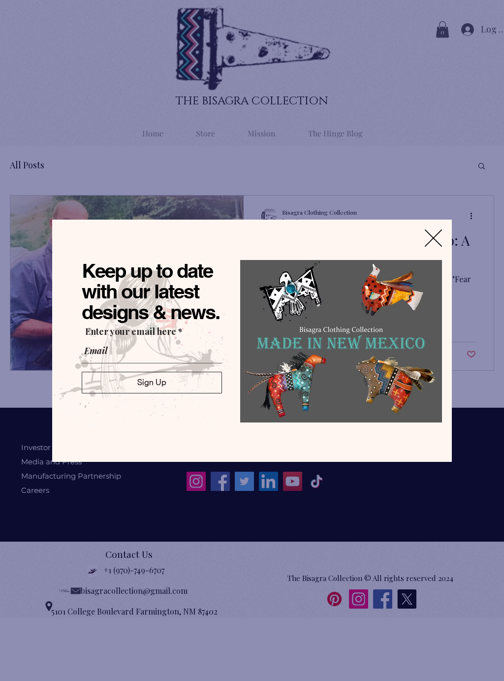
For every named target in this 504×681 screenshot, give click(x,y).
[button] (433, 238)
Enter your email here (130, 331)
